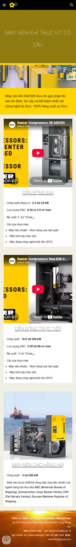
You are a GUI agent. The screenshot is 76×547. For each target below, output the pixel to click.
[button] (4, 5)
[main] (38, 37)
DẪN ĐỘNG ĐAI (38, 192)
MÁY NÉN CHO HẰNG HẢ (37, 465)
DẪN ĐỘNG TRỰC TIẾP (38, 329)
